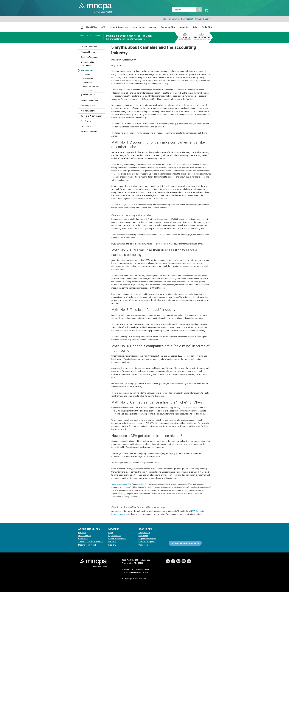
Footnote (86, 75)
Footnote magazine (146, 542)
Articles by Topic (88, 94)
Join (195, 27)
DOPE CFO (143, 484)
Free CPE (112, 545)
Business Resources (89, 57)
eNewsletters (87, 79)
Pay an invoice (114, 535)
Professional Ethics (89, 131)
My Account (188, 19)
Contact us (83, 539)
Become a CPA (168, 27)
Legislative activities (147, 539)
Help (164, 19)
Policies (142, 578)
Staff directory (84, 535)
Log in (207, 19)
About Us (183, 27)
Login (110, 532)
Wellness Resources (89, 100)
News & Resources (119, 27)
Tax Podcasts (87, 91)
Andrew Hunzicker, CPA (121, 484)
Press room (143, 545)
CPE (103, 27)
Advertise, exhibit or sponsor (90, 542)
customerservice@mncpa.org (135, 572)
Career (152, 27)
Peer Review (86, 121)
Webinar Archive (88, 111)
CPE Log (198, 19)
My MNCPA (91, 27)
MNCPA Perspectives (90, 86)
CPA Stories (87, 83)
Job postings (144, 532)
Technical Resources (90, 52)
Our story (82, 532)
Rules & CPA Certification (91, 116)
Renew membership (117, 539)
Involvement (139, 27)
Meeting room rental (87, 545)
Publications (87, 70)
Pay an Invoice (174, 19)
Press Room (86, 126)
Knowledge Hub (88, 106)
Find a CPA (207, 27)
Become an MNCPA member (185, 543)
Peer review (143, 535)
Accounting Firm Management (88, 63)
